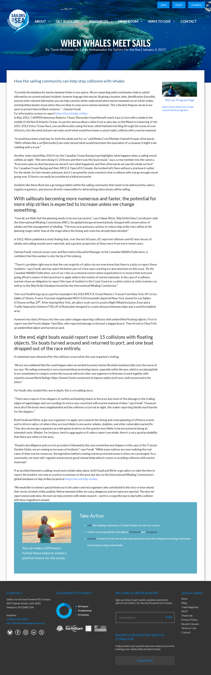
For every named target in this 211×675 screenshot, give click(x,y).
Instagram (151, 531)
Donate (196, 4)
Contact (189, 21)
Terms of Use (188, 628)
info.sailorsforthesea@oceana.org (26, 623)
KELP (184, 611)
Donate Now (145, 660)
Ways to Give (159, 21)
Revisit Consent (190, 623)
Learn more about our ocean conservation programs (178, 108)
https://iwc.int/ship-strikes (71, 113)
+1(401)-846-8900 (17, 619)
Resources (98, 21)
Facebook (135, 531)
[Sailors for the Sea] (18, 21)
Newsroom (128, 21)
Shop (178, 4)
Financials (187, 615)
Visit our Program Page (179, 100)
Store (184, 598)
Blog (184, 602)
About (40, 21)
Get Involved (67, 21)
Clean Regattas (189, 607)
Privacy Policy (189, 619)
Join (163, 4)
